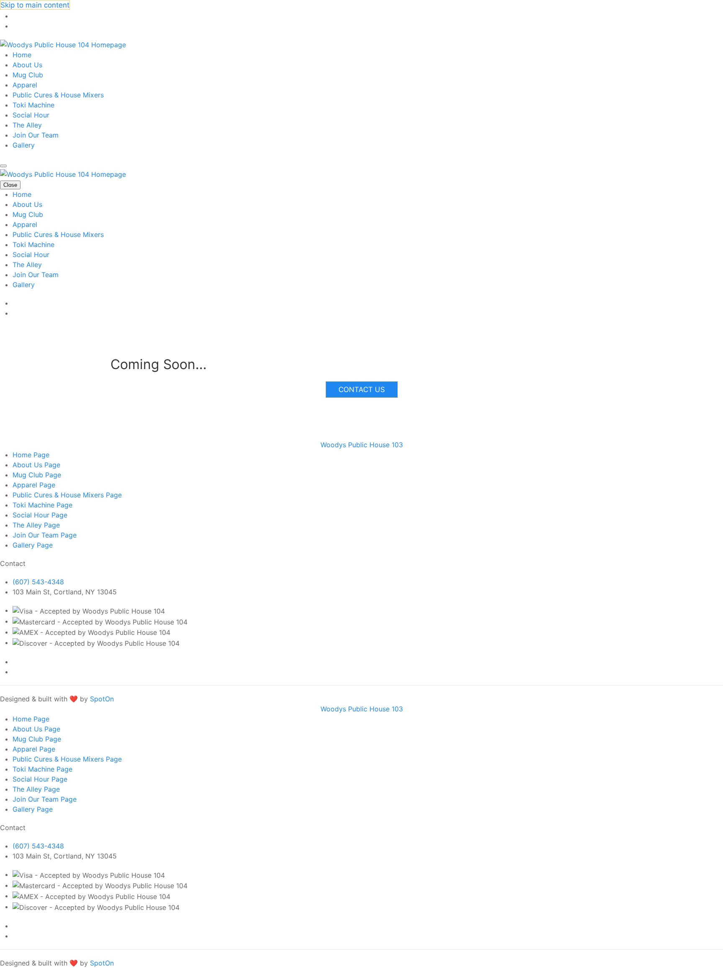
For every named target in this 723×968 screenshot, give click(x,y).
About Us (27, 65)
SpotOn (102, 699)
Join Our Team (36, 135)
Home (22, 55)
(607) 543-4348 (38, 582)
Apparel (25, 85)
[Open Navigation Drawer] (3, 166)
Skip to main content (34, 5)
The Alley (27, 125)
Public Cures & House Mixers (58, 95)
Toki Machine (33, 105)
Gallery (24, 145)
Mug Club (28, 75)
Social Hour (31, 115)
